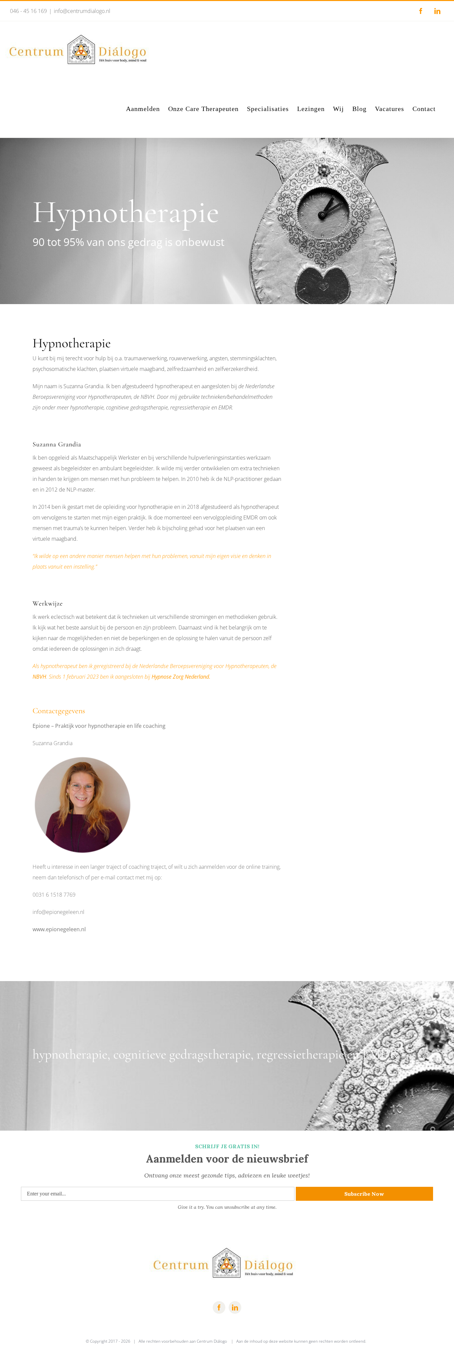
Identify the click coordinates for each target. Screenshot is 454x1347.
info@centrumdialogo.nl (82, 11)
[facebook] (219, 1307)
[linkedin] (235, 1307)
